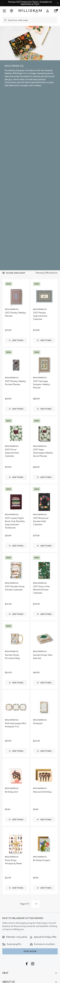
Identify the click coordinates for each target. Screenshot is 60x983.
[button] (56, 10)
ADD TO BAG (17, 340)
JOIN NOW (29, 951)
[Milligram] (30, 10)
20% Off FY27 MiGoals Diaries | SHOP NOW (30, 3)
